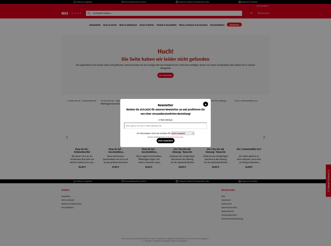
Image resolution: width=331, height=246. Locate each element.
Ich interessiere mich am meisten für (154, 133)
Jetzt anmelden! (165, 140)
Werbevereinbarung (175, 137)
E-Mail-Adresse (165, 119)
